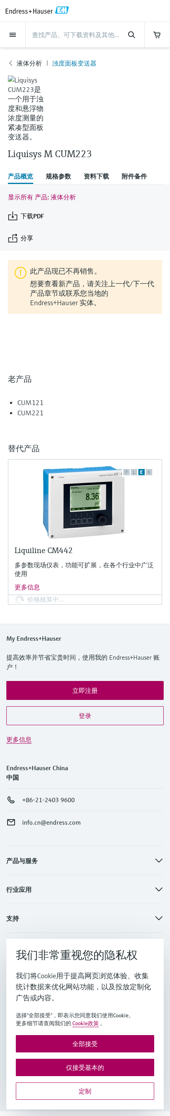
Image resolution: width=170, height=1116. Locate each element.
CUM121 (30, 402)
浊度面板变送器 (74, 63)
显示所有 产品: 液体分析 (42, 197)
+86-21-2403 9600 (48, 800)
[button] (85, 690)
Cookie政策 (85, 1023)
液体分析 (29, 63)
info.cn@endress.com (51, 822)
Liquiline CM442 (44, 550)
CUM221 (30, 412)
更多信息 (27, 587)
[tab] (24, 176)
